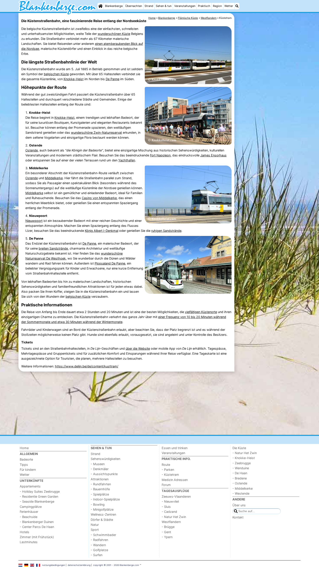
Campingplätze (31, 506)
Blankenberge (114, 6)
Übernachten (133, 6)
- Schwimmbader (103, 535)
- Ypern (167, 537)
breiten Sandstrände (53, 248)
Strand (149, 6)
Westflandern (171, 522)
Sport (95, 529)
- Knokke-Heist (243, 458)
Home (24, 448)
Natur (95, 524)
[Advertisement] (268, 113)
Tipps (24, 464)
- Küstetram (170, 474)
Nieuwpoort (34, 220)
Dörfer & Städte (102, 519)
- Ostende (239, 483)
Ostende (31, 150)
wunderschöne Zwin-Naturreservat (96, 132)
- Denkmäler (100, 469)
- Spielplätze (100, 494)
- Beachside (28, 517)
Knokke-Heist (74, 79)
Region (217, 6)
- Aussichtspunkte (104, 474)
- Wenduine (240, 468)
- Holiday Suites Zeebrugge (40, 491)
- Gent (166, 532)
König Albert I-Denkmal (101, 230)
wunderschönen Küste (114, 34)
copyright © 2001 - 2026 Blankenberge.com (116, 565)
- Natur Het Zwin (174, 517)
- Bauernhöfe (100, 489)
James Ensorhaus (213, 155)
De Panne (112, 79)
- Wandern (98, 545)
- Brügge (168, 527)
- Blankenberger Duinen (37, 522)
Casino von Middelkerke (99, 198)
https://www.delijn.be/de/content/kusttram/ (86, 366)
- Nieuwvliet (170, 501)
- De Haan (239, 473)
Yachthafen (126, 160)
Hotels (24, 532)
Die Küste (239, 448)
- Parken (168, 469)
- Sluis (166, 506)
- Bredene (239, 478)
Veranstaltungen (184, 6)
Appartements (30, 486)
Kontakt (237, 517)
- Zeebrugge (241, 463)
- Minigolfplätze (102, 509)
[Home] (100, 6)
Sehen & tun (163, 6)
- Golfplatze (99, 550)
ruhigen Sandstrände (166, 230)
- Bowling (98, 504)
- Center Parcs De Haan (37, 527)
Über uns (239, 505)
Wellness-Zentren (103, 514)
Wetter (228, 6)
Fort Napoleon (160, 155)
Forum (166, 485)
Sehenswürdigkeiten (105, 459)
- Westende (240, 493)
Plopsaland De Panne (110, 263)
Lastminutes (29, 542)
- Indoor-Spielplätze (105, 499)
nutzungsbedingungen (53, 565)
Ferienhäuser (29, 511)
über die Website (138, 348)
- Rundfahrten (101, 484)
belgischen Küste (56, 74)
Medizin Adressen (175, 480)
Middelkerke (54, 178)
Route (166, 464)
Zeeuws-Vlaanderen (176, 496)
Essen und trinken (174, 448)
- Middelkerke (242, 488)
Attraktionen (100, 479)
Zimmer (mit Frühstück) (37, 537)
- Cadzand (169, 511)
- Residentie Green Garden (39, 496)
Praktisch (204, 6)
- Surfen (96, 555)
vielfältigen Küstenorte (201, 312)
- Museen (98, 464)
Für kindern (28, 469)
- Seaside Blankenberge (37, 501)
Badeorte (26, 459)
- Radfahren (99, 540)
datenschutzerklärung (79, 565)
